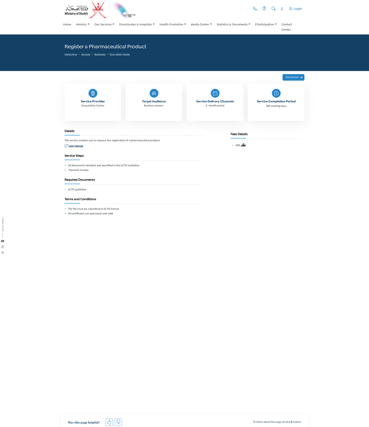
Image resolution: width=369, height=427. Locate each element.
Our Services (103, 25)
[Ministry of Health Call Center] (255, 8)
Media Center (200, 25)
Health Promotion (171, 25)
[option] (83, 27)
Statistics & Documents (232, 25)
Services (85, 55)
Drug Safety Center (120, 55)
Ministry (81, 25)
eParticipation (264, 25)
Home (67, 25)
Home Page (71, 55)
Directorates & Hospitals (135, 25)
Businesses (100, 55)
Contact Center (287, 27)
